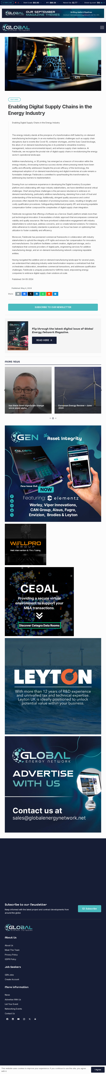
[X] (29, 1019)
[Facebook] (7, 1019)
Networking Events (13, 1009)
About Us (9, 945)
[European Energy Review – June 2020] (28, 390)
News (7, 995)
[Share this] (24, 294)
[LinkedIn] (12, 1019)
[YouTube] (18, 1019)
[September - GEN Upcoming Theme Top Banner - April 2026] (53, 17)
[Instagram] (24, 1019)
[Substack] (35, 1019)
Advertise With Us (13, 999)
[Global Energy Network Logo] (16, 27)
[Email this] (18, 294)
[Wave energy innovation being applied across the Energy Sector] (78, 390)
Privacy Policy (11, 954)
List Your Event (11, 1004)
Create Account (12, 979)
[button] (102, 27)
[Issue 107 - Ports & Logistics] (18, 335)
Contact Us (10, 1013)
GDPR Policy (10, 959)
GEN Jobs (9, 975)
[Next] (101, 390)
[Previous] (5, 390)
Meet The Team (12, 950)
